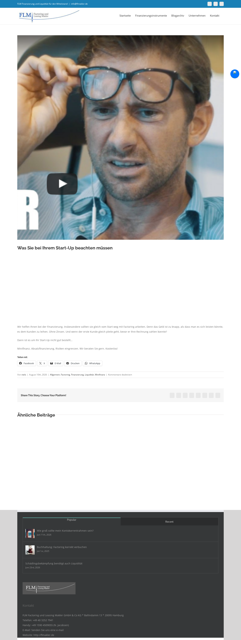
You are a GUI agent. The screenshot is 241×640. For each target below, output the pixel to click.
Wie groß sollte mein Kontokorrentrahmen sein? (65, 530)
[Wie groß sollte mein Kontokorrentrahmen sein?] (30, 533)
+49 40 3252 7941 (43, 620)
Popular (71, 519)
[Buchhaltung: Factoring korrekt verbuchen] (30, 550)
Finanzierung (77, 374)
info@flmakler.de (79, 3)
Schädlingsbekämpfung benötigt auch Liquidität (53, 563)
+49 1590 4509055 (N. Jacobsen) (50, 625)
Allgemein (55, 374)
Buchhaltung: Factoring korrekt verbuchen (62, 547)
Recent (169, 521)
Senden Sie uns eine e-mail (47, 630)
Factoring (65, 374)
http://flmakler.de (44, 635)
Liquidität (89, 374)
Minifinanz (100, 374)
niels (24, 374)
